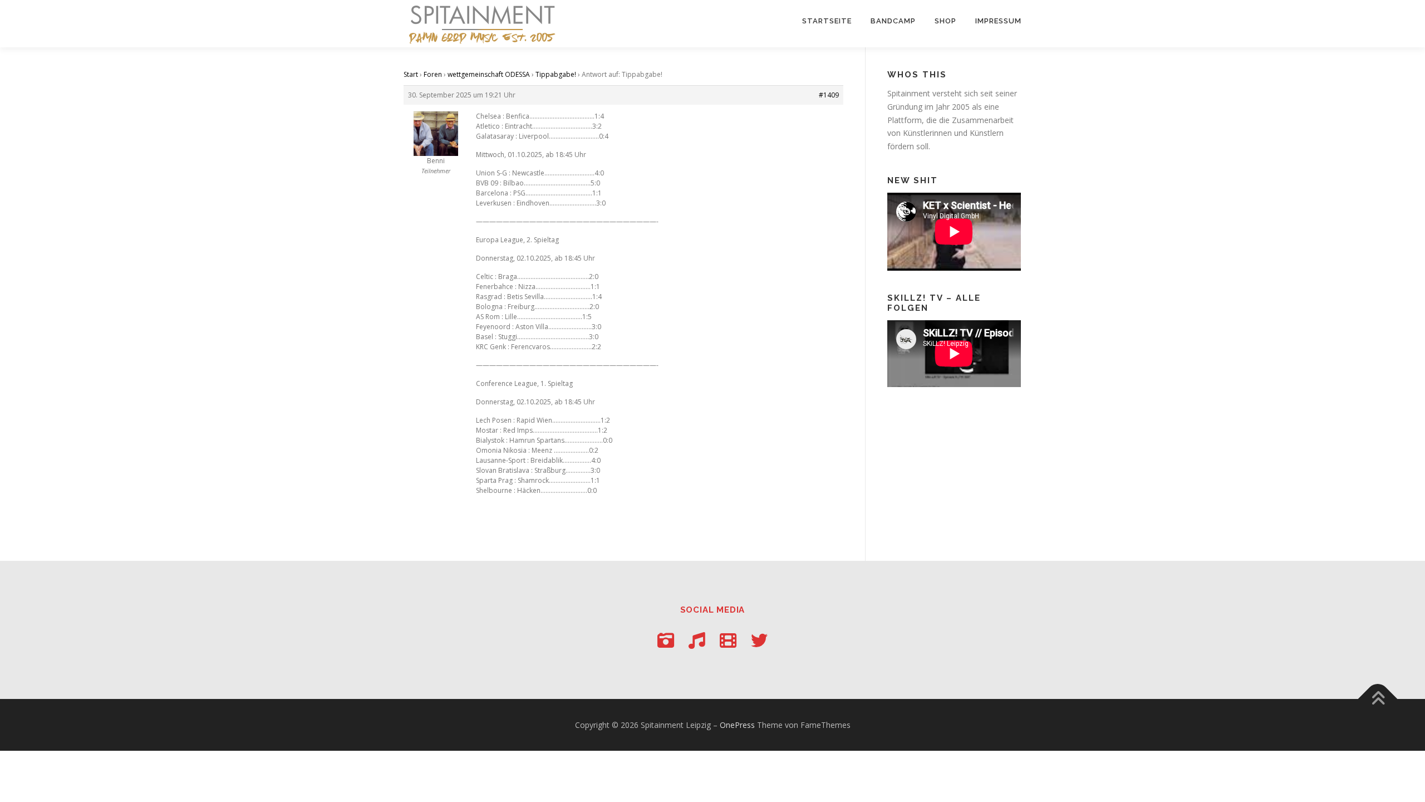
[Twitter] (759, 640)
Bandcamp (893, 21)
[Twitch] (728, 640)
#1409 (829, 95)
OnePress (737, 725)
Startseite (827, 21)
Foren (433, 74)
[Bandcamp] (697, 640)
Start (411, 74)
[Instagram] (665, 640)
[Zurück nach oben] (1378, 698)
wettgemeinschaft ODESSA (489, 74)
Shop (945, 21)
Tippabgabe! (555, 74)
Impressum (998, 21)
